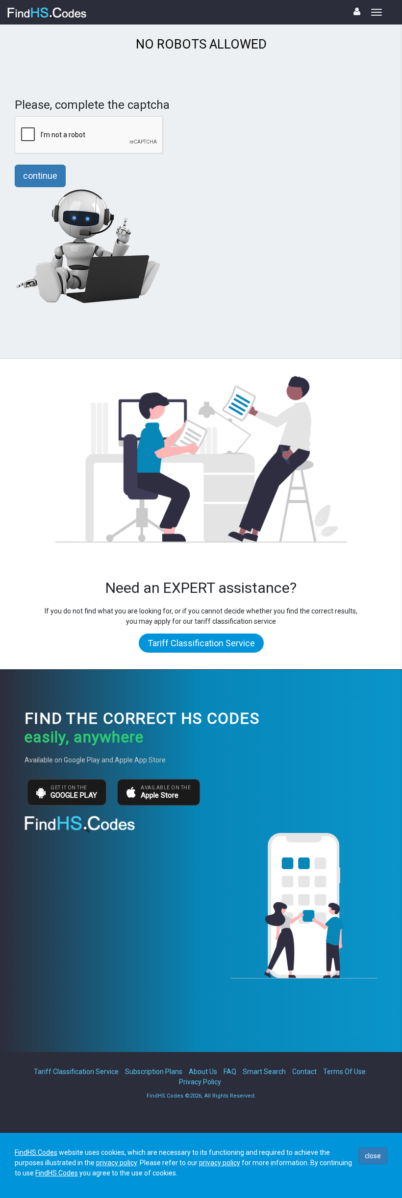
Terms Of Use (344, 1072)
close (373, 1156)
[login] (357, 11)
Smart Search (264, 1072)
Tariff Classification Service (201, 643)
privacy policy (116, 1163)
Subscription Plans (153, 1072)
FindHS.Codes (36, 1152)
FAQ (230, 1072)
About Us (203, 1072)
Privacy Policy (200, 1082)
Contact (304, 1072)
